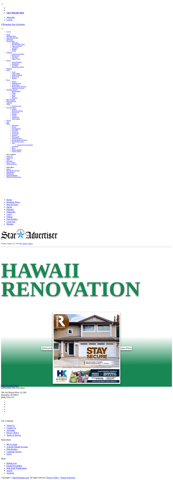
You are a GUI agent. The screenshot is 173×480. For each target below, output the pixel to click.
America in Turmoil (18, 88)
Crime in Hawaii (17, 46)
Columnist (15, 47)
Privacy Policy (11, 162)
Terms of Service (11, 164)
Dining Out (15, 76)
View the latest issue (9, 385)
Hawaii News (10, 41)
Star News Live (16, 106)
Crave (14, 72)
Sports (8, 60)
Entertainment (16, 128)
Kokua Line (15, 55)
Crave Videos (16, 73)
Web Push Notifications (13, 177)
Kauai (14, 93)
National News (16, 83)
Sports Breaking (17, 62)
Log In (9, 20)
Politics (14, 81)
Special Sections (17, 138)
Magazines (15, 125)
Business (9, 68)
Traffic (14, 51)
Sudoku (14, 115)
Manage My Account (13, 170)
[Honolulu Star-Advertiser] (13, 24)
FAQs (8, 159)
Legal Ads (10, 221)
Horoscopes (15, 112)
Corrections (15, 133)
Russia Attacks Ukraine (19, 86)
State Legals (15, 136)
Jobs (13, 143)
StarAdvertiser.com (20, 477)
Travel (14, 127)
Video (8, 104)
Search (8, 169)
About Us (9, 156)
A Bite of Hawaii (17, 75)
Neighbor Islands (11, 89)
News (8, 80)
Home (8, 34)
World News (15, 85)
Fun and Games (11, 107)
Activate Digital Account (17, 447)
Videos (9, 217)
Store (13, 148)
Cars (7, 122)
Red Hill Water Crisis (18, 44)
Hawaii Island (16, 91)
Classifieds (15, 146)
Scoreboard (15, 63)
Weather (14, 49)
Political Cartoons (17, 111)
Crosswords (15, 117)
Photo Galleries (11, 101)
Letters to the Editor (18, 54)
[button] (2, 28)
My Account (11, 444)
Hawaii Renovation (18, 141)
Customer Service (14, 452)
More (8, 123)
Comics (14, 109)
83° (21, 244)
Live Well (15, 130)
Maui (13, 96)
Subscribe (10, 17)
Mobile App (10, 174)
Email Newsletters (12, 175)
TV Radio (15, 65)
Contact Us (9, 157)
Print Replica (10, 172)
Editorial (9, 52)
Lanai (13, 94)
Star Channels (10, 99)
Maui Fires (15, 42)
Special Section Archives (19, 140)
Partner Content (17, 149)
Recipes (14, 78)
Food (8, 70)
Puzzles (14, 114)
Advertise (9, 161)
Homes (8, 120)
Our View (15, 57)
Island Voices (16, 59)
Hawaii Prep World (18, 67)
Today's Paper (28, 244)
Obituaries (9, 39)
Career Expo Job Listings (25, 145)
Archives (14, 135)
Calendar (9, 102)
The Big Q (15, 132)
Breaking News (11, 36)
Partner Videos (16, 151)
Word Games (16, 119)
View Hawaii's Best (15, 13)
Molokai (14, 98)
